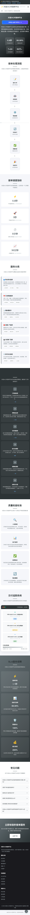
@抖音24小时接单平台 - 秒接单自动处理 (15, 912)
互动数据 (3, 861)
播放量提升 (3, 863)
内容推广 (3, 868)
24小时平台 (4, 3)
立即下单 (15, 836)
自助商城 (18, 3)
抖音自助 (14, 3)
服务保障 (3, 894)
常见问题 (3, 891)
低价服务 (9, 3)
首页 (2, 11)
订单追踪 (3, 896)
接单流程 (3, 899)
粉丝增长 (3, 858)
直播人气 (3, 866)
